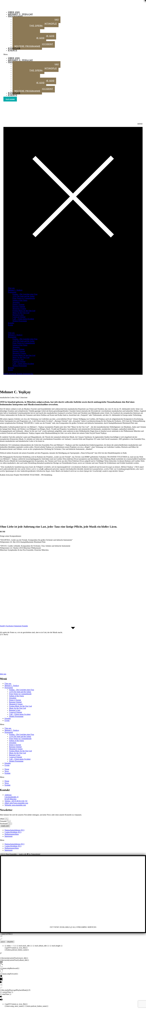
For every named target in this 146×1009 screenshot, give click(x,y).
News (7, 771)
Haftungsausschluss (12, 834)
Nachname (4, 824)
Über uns (14, 12)
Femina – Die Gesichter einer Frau (25, 294)
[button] (55, 54)
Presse (7, 769)
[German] (9, 102)
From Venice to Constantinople (24, 298)
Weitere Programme (27, 46)
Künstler (14, 48)
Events (12, 51)
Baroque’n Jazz (18, 315)
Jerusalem (16, 302)
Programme (12, 292)
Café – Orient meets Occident (23, 319)
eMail (2, 819)
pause (3, 942)
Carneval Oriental (19, 317)
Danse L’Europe (18, 304)
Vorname (3, 821)
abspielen (10, 942)
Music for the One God (21, 313)
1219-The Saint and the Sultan (23, 296)
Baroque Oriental (19, 306)
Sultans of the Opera (20, 300)
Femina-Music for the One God (24, 311)
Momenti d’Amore (19, 309)
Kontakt (7, 773)
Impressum (8, 836)
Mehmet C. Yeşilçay (20, 14)
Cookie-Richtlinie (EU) (13, 832)
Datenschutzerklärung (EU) (14, 830)
